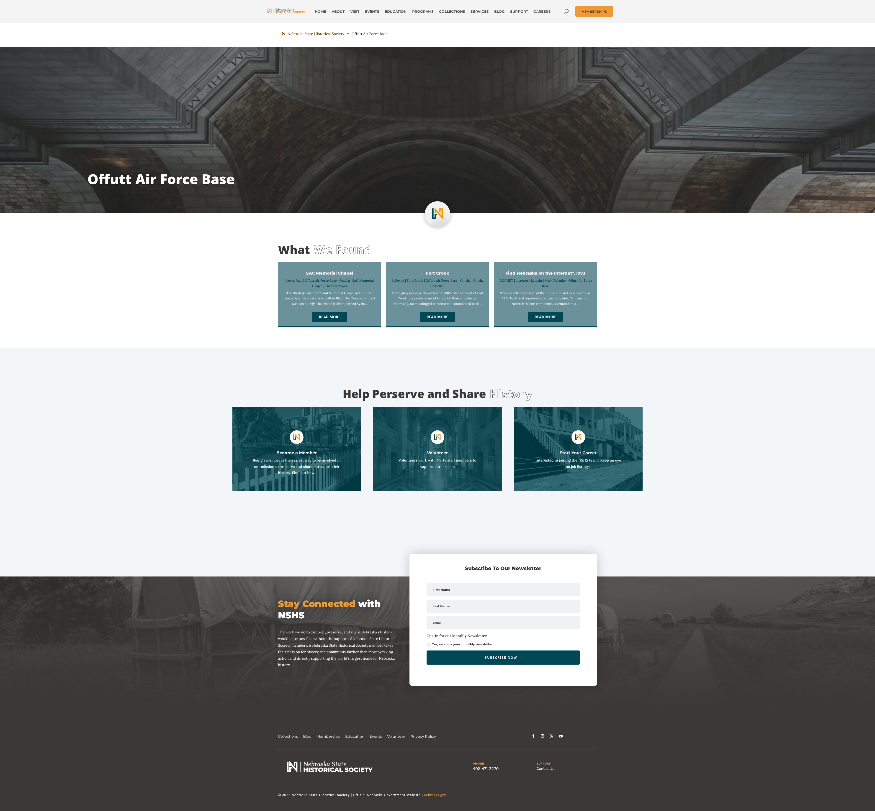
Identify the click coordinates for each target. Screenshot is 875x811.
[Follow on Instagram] (542, 736)
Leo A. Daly (294, 280)
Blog (307, 736)
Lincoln (536, 280)
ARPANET (506, 280)
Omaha (344, 280)
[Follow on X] (551, 736)
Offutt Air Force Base (321, 280)
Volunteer (396, 736)
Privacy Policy (423, 736)
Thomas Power (336, 286)
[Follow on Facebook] (533, 736)
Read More (329, 316)
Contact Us (546, 768)
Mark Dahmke (555, 280)
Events (375, 736)
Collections (288, 736)
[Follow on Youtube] (560, 736)
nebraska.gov (435, 795)
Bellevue (397, 280)
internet (522, 280)
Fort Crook (415, 280)
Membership (328, 736)
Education (354, 736)
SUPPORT (544, 763)
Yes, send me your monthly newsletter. (462, 644)
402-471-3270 (486, 768)
